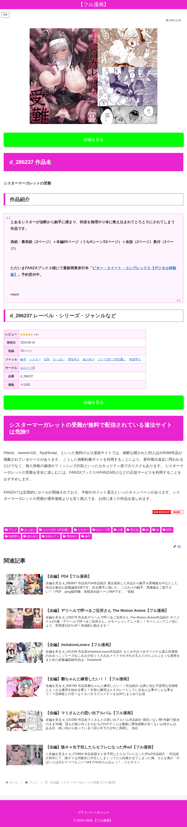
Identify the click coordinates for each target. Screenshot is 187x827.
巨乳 (47, 359)
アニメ (13, 529)
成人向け (88, 359)
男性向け (74, 359)
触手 (23, 359)
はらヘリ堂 (27, 368)
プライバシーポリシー (93, 812)
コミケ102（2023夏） (111, 359)
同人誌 (134, 529)
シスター (35, 359)
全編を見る (93, 139)
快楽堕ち (135, 359)
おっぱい (59, 359)
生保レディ (52, 536)
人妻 (120, 529)
